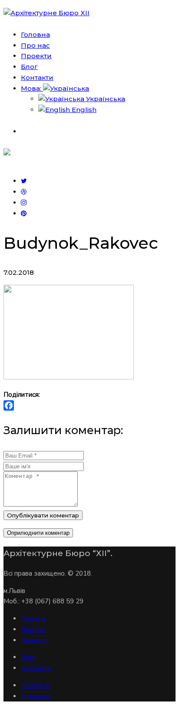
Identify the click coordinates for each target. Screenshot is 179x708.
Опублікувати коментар (43, 515)
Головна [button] (35, 34)
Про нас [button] (35, 45)
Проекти (34, 640)
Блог (28, 657)
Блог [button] (29, 67)
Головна (33, 618)
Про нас (33, 629)
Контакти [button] (37, 77)
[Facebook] (89, 405)
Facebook (35, 685)
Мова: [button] (32, 88)
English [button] (83, 109)
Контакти (36, 668)
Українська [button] (104, 99)
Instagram (36, 696)
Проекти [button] (36, 56)
